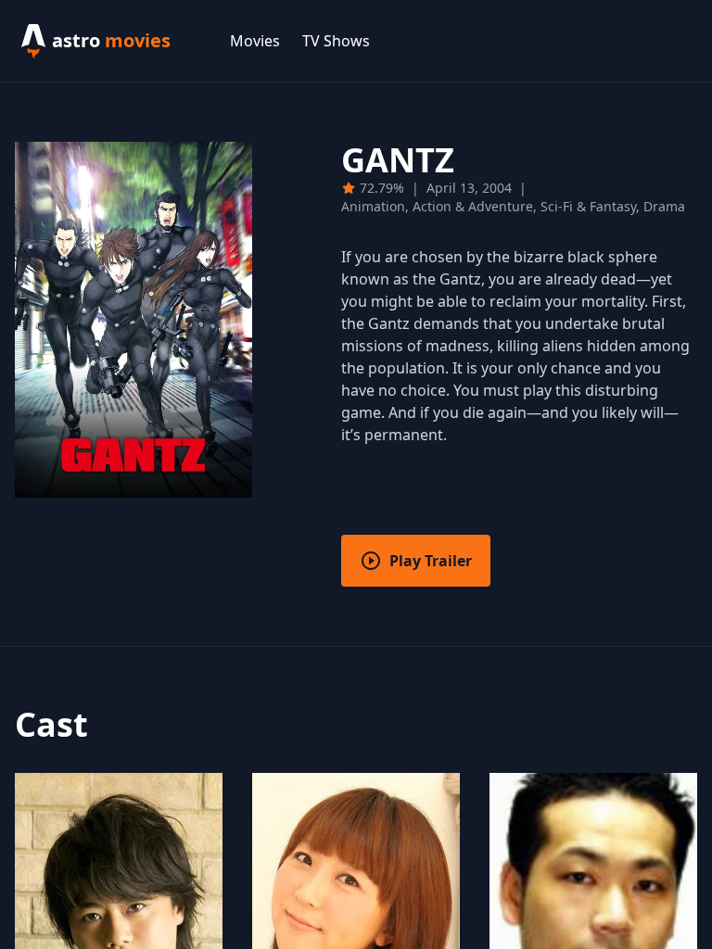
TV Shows (336, 41)
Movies (255, 41)
